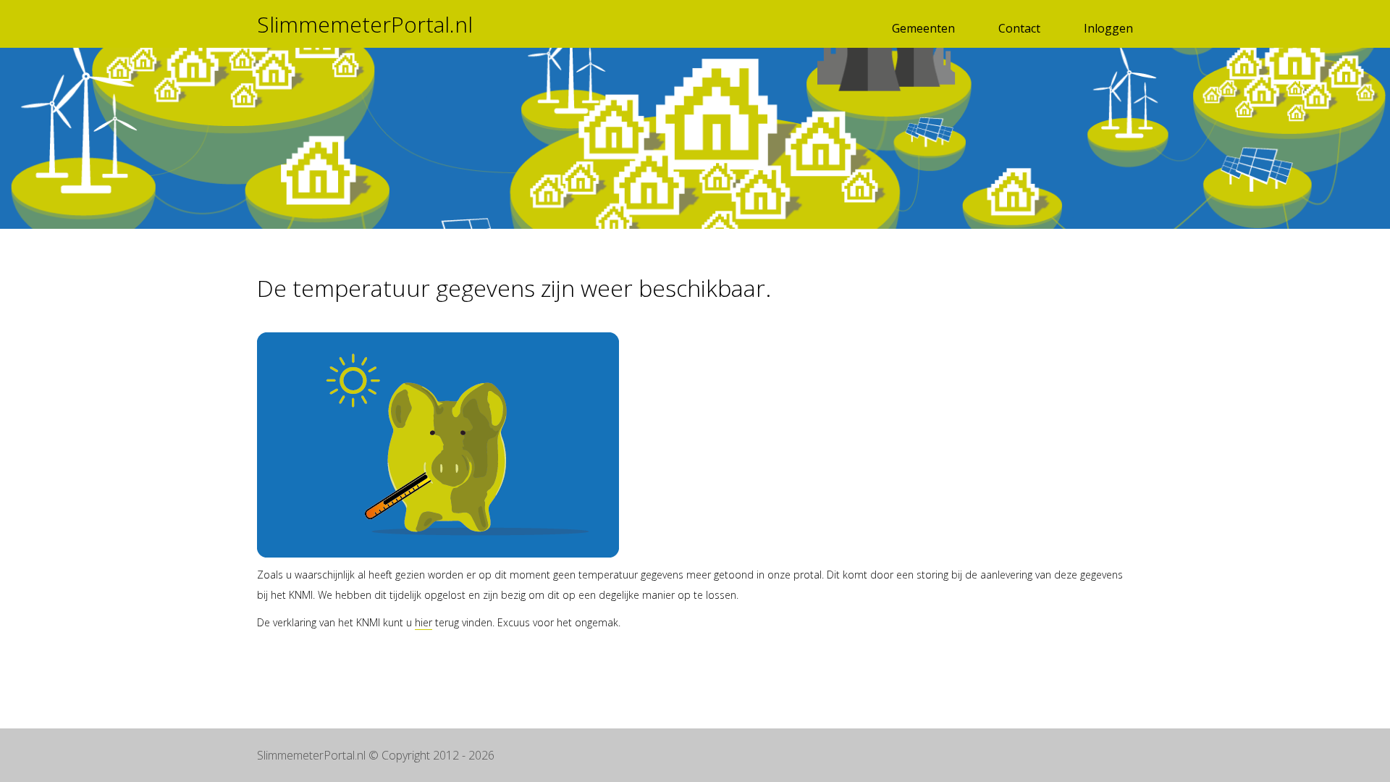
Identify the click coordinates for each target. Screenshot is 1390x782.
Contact (1019, 28)
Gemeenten (923, 28)
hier (423, 622)
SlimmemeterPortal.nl (365, 24)
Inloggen (1108, 28)
